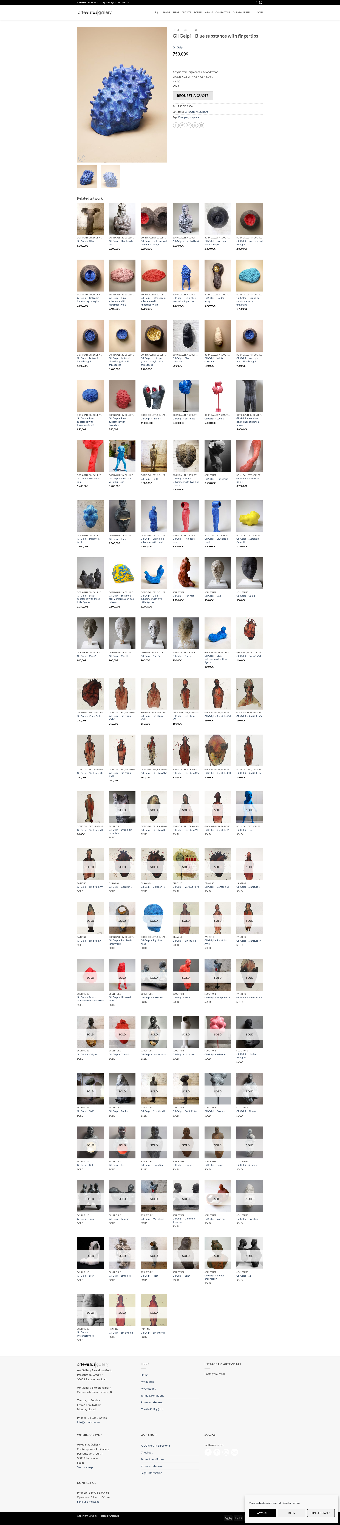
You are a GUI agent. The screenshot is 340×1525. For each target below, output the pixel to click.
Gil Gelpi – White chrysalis (214, 360)
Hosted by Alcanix (109, 1515)
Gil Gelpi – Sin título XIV (186, 772)
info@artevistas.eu (118, 2)
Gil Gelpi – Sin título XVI (154, 772)
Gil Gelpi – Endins (118, 1111)
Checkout (147, 1452)
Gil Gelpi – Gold (85, 1164)
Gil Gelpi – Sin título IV (248, 772)
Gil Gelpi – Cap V (86, 656)
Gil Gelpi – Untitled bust (186, 241)
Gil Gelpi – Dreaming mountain (120, 831)
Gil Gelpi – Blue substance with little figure (216, 659)
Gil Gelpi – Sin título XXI (218, 716)
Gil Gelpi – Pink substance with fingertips (117, 421)
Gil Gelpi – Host (149, 1275)
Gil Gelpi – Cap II (245, 595)
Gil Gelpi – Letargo (119, 1218)
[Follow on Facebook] (256, 2)
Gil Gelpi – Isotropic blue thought (88, 360)
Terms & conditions (152, 1395)
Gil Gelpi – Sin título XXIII (152, 717)
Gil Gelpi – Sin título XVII (120, 774)
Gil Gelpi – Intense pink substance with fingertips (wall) (153, 301)
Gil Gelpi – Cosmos (215, 1111)
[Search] (156, 12)
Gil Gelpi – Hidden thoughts (246, 1056)
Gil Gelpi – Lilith (149, 478)
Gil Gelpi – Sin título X (89, 940)
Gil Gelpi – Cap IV (150, 656)
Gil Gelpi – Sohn (181, 1275)
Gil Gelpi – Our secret (216, 478)
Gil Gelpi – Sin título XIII (218, 772)
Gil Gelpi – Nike (85, 241)
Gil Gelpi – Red (117, 1164)
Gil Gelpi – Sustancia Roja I (247, 480)
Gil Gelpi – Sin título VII (185, 829)
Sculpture (190, 30)
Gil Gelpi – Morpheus (152, 1218)
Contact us (223, 12)
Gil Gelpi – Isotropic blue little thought (247, 360)
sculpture (194, 117)
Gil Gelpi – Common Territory (184, 1220)
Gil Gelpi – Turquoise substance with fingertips (247, 301)
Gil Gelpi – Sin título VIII (90, 829)
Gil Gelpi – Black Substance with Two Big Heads (186, 482)
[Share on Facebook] (176, 125)
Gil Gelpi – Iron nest (215, 1218)
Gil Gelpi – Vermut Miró (186, 886)
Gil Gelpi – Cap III (118, 656)
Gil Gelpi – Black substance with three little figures (88, 599)
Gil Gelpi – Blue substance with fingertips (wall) (85, 421)
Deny (291, 1513)
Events (198, 12)
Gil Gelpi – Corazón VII (249, 656)
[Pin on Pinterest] (195, 125)
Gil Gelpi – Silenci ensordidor (214, 1277)
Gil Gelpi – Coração (119, 1054)
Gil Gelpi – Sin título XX (249, 716)
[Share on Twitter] (182, 125)
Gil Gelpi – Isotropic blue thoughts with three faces (120, 361)
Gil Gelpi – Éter (85, 1275)
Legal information (151, 1472)
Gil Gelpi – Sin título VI (217, 829)
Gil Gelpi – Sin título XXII (184, 717)
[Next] (161, 94)
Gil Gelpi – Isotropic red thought (249, 243)
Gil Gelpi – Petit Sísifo (185, 1111)
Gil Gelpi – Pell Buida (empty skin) (120, 942)
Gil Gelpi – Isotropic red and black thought (154, 243)
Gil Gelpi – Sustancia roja (88, 480)
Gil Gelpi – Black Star (152, 1164)
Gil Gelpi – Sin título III (121, 1332)
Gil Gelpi (178, 47)
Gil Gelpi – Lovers (214, 418)
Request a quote (193, 96)
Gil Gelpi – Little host (184, 1054)
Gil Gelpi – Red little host (184, 540)
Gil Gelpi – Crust (214, 1164)
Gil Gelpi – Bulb (181, 997)
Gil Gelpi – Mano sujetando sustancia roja (90, 999)
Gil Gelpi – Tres (85, 1218)
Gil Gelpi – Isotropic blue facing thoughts (88, 299)
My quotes (147, 1381)
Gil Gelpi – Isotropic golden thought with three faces (152, 361)
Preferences (320, 1513)
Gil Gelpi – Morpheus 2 (217, 997)
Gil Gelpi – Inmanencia (153, 1054)
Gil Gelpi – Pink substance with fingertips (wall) (117, 301)
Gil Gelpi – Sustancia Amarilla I (247, 540)
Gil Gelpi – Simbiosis (120, 1275)
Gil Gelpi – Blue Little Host (216, 540)
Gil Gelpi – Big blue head (151, 942)
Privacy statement (152, 1402)
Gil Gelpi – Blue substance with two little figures (151, 599)
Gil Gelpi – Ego (244, 829)
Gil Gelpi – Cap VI (182, 656)
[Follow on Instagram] (260, 2)
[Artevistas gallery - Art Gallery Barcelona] (94, 12)
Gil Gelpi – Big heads (184, 418)
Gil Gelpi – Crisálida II (153, 1111)
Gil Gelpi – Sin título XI (153, 829)
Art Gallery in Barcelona (155, 1445)
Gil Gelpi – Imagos (151, 418)
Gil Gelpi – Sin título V (248, 886)
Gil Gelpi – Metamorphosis (85, 1334)
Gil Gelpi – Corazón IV (153, 886)
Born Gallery (191, 111)
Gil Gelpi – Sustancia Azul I (88, 540)
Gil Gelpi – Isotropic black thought (215, 243)
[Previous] (83, 94)
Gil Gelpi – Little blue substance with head (152, 540)
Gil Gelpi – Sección (246, 1164)
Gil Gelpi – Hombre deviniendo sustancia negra (247, 421)
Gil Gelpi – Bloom (246, 1111)
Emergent (183, 117)
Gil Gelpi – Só (243, 1275)
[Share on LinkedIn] (201, 125)
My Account (148, 1388)
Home (166, 12)
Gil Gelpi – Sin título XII (249, 997)
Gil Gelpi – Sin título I (184, 940)
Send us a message (88, 1501)
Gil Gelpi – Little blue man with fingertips (184, 299)
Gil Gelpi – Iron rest (183, 595)
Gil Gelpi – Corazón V (121, 886)
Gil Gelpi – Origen (87, 1054)
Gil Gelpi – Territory (152, 997)
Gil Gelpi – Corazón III (89, 716)
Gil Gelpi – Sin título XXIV (120, 717)
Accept (262, 1513)
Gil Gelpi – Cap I (213, 595)
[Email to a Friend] (189, 125)
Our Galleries (241, 12)
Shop (176, 12)
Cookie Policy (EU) (152, 1409)
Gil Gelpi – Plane (118, 538)
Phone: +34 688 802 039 (90, 2)
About (209, 12)
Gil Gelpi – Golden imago (215, 299)
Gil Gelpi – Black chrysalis (182, 360)
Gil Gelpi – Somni (182, 1164)
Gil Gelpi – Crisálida (247, 1218)
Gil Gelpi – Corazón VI (217, 886)
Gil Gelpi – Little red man (120, 999)
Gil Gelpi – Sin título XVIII (215, 942)
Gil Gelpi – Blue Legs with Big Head (120, 480)
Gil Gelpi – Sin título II (153, 1332)
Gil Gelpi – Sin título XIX (90, 772)
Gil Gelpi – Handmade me (121, 243)
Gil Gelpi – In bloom (215, 1054)
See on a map (85, 1467)
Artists (186, 12)
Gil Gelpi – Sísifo (86, 1111)
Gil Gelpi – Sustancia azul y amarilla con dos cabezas (121, 599)
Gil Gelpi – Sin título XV (90, 886)
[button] (259, 12)
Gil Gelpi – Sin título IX (248, 940)
